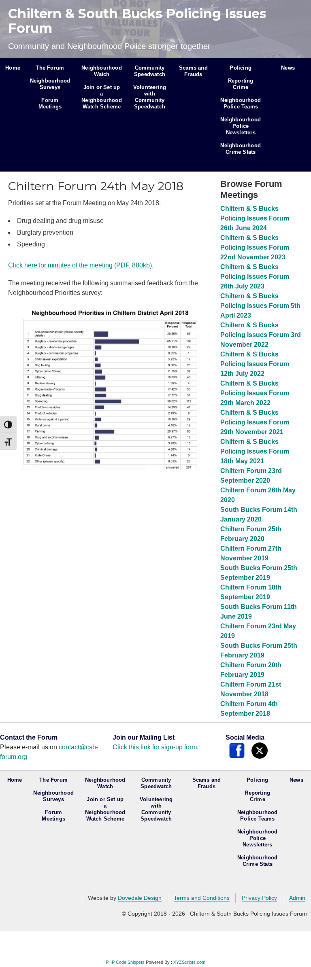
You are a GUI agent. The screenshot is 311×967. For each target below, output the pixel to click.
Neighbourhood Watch (101, 71)
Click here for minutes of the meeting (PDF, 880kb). (80, 265)
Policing (240, 68)
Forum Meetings (50, 103)
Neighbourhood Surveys (50, 84)
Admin (297, 898)
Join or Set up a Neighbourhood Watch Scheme (101, 97)
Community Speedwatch (149, 71)
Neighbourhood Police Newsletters (240, 126)
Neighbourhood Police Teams (240, 103)
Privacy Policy (259, 898)
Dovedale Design (140, 898)
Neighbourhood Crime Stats (240, 148)
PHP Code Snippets (125, 962)
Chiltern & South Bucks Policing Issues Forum (137, 21)
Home (12, 68)
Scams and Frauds (193, 71)
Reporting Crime (240, 84)
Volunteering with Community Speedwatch (149, 97)
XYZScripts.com (189, 962)
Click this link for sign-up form (155, 747)
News (288, 68)
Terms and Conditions (202, 898)
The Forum (50, 68)
